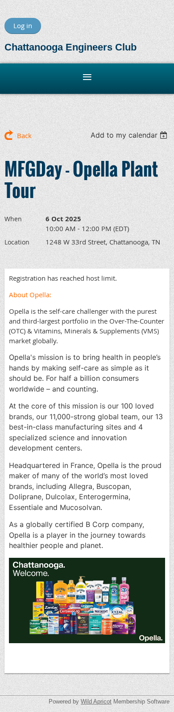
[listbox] (130, 135)
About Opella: (30, 294)
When (13, 219)
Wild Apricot (96, 701)
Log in (22, 25)
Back (24, 135)
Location (16, 242)
